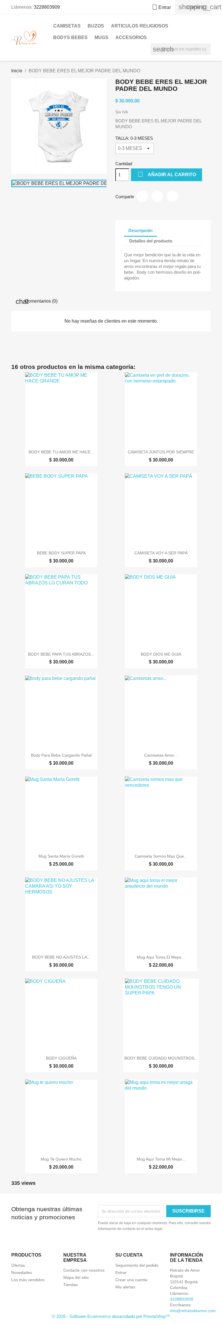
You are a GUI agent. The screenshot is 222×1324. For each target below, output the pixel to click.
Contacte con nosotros (84, 1270)
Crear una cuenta (131, 1279)
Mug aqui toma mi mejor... (161, 1159)
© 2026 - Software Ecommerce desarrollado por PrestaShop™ (111, 1316)
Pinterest (172, 196)
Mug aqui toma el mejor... (161, 957)
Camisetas (67, 25)
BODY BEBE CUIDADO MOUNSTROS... (161, 1058)
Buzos (96, 25)
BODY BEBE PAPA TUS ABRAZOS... (61, 654)
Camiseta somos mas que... (161, 856)
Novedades (21, 1272)
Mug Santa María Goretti (61, 856)
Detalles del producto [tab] (150, 240)
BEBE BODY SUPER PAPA (61, 553)
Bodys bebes (70, 37)
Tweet (157, 196)
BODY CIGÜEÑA (61, 1058)
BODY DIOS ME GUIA (161, 654)
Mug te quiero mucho (61, 1159)
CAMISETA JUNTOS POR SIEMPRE (161, 452)
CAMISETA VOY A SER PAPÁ (161, 553)
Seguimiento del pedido (136, 1265)
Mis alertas (125, 1287)
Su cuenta (129, 1255)
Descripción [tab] (140, 230)
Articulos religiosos (139, 25)
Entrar (121, 1272)
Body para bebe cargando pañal (61, 755)
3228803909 (47, 7)
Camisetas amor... (160, 755)
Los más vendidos (28, 1279)
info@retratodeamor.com (193, 1310)
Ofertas (18, 1265)
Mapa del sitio (76, 1277)
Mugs (101, 37)
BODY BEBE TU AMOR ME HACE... (61, 452)
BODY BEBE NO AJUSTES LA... (61, 957)
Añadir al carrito (167, 174)
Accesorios (131, 37)
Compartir (142, 196)
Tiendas (70, 1284)
